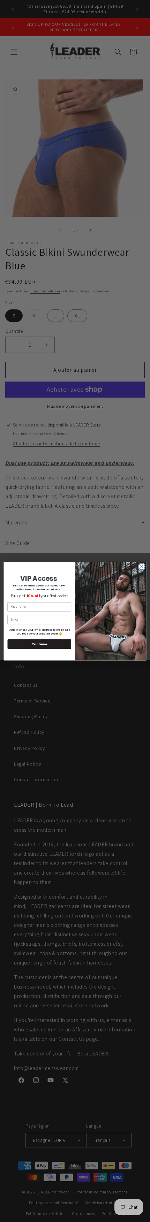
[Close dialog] (141, 566)
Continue (39, 643)
